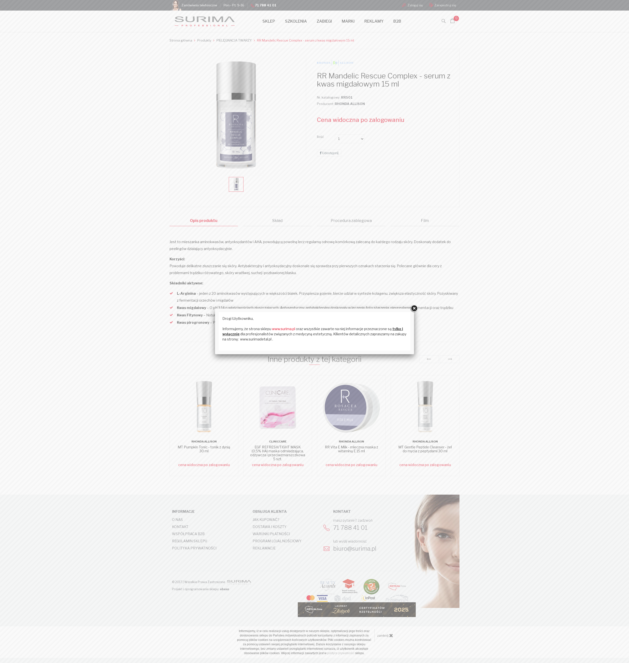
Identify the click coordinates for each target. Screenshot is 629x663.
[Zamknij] (414, 308)
